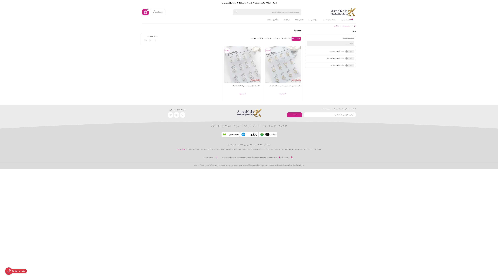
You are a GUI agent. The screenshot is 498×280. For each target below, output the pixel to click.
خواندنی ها (313, 19)
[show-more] (299, 65)
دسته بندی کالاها (329, 19)
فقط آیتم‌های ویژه (337, 65)
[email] (182, 115)
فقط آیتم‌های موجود (336, 51)
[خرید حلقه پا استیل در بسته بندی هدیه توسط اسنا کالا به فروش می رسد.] (283, 64)
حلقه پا (336, 26)
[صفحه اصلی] (355, 26)
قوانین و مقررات (269, 125)
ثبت (294, 114)
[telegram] (170, 115)
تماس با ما (299, 19)
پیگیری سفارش (273, 19)
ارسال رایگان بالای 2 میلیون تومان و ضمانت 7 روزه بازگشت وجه (249, 3)
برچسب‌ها (346, 26)
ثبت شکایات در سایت (252, 125)
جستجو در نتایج (348, 38)
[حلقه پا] (249, 113)
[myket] (249, 134)
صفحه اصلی (346, 19)
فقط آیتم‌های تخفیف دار (335, 58)
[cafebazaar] (268, 134)
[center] (235, 12)
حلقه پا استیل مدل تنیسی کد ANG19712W (247, 86)
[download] (231, 134)
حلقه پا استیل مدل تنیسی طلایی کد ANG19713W (285, 86)
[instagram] (176, 115)
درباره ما (287, 19)
